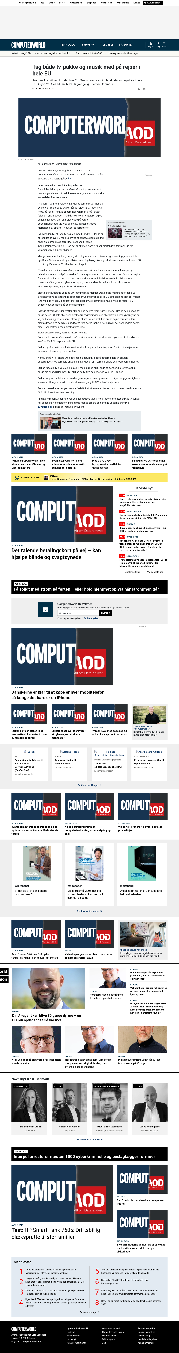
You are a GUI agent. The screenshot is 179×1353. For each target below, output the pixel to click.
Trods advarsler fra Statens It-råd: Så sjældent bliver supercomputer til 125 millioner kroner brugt (50, 1271)
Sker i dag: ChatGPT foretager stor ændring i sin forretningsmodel (124, 1282)
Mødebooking (76, 2)
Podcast (71, 1332)
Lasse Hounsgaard (150, 1126)
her (70, 178)
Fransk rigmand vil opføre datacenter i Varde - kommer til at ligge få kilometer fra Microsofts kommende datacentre (109, 479)
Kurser (62, 2)
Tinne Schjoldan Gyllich (29, 1126)
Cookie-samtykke (146, 1332)
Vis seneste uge (155, 572)
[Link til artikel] (29, 444)
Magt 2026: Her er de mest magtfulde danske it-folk (45, 53)
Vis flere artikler (132, 572)
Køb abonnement (153, 2)
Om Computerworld (27, 2)
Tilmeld (105, 613)
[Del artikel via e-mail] (140, 89)
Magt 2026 (131, 495)
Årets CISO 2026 (134, 511)
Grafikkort (132, 537)
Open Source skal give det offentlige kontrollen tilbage (88, 418)
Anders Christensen (69, 1126)
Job (42, 2)
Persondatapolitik (146, 1328)
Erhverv (88, 45)
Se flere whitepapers (88, 911)
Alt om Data (17, 457)
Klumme (130, 524)
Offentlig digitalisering (117, 226)
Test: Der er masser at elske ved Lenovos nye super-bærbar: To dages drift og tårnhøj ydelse (55, 1292)
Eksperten (91, 2)
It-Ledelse (107, 45)
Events (52, 2)
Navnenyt (71, 1339)
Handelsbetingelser (147, 1339)
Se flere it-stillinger (88, 785)
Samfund (125, 45)
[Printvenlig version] (144, 89)
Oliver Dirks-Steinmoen (109, 1126)
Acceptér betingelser (70, 618)
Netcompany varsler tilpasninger (123, 53)
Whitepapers (108, 1339)
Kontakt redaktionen (76, 1343)
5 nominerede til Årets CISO (89, 53)
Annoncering (106, 2)
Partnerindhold (109, 1335)
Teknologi (68, 45)
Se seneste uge (88, 1312)
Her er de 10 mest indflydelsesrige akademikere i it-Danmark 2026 (131, 1303)
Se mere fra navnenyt (88, 1139)
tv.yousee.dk (45, 406)
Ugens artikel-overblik (77, 1328)
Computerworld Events (113, 1332)
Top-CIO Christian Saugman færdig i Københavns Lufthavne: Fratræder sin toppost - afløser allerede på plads (130, 1271)
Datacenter (132, 556)
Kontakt (137, 2)
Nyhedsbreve (123, 2)
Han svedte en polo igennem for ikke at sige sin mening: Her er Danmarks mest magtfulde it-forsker (142, 502)
